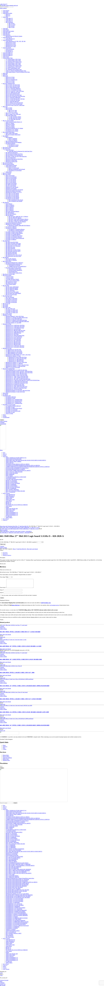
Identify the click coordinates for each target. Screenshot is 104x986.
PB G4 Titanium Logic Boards (15, 201)
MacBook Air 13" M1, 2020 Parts (13, 340)
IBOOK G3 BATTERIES (11, 482)
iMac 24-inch (11, 26)
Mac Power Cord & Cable (9, 274)
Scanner (4, 416)
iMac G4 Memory (10, 208)
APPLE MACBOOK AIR (12, 508)
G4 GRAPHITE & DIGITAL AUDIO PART (16, 477)
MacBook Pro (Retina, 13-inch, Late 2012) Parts (16, 375)
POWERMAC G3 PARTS (12, 916)
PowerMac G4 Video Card (12, 311)
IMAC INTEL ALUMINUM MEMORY (15, 848)
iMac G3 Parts (9, 107)
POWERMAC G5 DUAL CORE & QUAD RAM (17, 925)
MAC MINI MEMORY (11, 860)
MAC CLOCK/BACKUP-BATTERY (14, 856)
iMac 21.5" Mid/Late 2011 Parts (13, 92)
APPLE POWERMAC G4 (12, 513)
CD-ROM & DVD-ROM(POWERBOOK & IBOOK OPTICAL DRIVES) (23, 465)
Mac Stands (5, 304)
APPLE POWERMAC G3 (12, 512)
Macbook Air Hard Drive (11, 160)
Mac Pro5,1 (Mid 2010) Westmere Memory (18, 220)
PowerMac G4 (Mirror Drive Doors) (14, 408)
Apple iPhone (6, 29)
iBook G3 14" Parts (10, 78)
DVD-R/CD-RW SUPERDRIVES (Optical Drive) (17, 468)
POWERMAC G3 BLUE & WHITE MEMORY (17, 915)
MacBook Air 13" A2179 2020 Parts (14, 336)
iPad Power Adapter (10, 124)
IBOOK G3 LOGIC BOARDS (13, 483)
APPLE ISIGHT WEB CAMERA (13, 461)
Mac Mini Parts (6, 240)
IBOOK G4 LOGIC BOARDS (13, 487)
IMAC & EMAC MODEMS (12, 489)
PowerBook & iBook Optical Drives (14, 263)
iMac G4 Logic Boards (11, 180)
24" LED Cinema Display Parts (13, 68)
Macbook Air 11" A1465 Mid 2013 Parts (15, 327)
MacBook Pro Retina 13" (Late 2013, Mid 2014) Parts (18, 390)
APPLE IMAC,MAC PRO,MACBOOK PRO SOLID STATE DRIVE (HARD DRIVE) (26, 460)
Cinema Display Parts (8, 58)
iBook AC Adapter (10, 123)
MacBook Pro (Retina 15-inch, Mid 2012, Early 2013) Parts (19, 372)
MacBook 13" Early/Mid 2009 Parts (14, 318)
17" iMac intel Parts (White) (14, 116)
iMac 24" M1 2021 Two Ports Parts (14, 95)
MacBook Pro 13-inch (11, 42)
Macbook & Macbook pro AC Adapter (14, 128)
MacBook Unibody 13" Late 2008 (13, 322)
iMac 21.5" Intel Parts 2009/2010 (13, 88)
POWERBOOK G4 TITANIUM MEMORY (16, 912)
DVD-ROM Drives (12, 271)
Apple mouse (9, 171)
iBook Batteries (9, 137)
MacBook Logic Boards (11, 188)
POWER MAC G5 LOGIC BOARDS (14, 901)
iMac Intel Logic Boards (11, 183)
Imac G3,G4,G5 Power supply (12, 280)
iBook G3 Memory (10, 205)
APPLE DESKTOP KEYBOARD (13, 459)
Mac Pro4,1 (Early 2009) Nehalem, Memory (18, 219)
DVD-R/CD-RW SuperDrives (15, 270)
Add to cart (3, 544)
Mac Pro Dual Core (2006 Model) (13, 293)
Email (1, 592)
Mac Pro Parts (6, 285)
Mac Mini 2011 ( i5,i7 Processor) (13, 246)
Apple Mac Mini (6, 32)
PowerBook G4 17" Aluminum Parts (14, 403)
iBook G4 (8, 15)
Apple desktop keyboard (11, 165)
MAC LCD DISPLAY (11, 932)
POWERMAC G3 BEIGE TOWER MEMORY (16, 914)
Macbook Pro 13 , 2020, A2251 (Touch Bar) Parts (17, 376)
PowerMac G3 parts (10, 407)
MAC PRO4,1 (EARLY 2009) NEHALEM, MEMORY (18, 869)
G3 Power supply (10, 276)
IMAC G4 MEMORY (11, 846)
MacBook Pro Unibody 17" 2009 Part (14, 363)
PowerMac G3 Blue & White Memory (14, 233)
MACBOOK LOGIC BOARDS (13, 888)
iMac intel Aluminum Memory (12, 211)
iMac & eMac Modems (11, 258)
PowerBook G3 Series (13, 145)
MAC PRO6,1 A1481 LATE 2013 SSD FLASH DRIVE (18, 873)
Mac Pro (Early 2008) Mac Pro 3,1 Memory (18, 216)
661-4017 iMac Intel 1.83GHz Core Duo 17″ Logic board (20, 631)
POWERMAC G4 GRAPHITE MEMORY (15, 920)
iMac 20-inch (11, 23)
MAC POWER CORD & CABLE (13, 933)
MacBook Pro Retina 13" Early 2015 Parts (15, 391)
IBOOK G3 (8, 502)
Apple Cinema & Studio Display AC (14, 122)
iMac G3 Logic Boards (11, 179)
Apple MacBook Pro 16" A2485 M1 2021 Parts (16, 370)
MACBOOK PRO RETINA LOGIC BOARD (16, 891)
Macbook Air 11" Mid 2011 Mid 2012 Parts (15, 330)
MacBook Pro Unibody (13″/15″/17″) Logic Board (17, 893)
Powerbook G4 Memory (11, 228)
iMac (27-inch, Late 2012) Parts (13, 84)
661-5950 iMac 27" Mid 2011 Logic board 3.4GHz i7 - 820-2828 (15, 532)
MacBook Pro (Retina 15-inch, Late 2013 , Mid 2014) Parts (19, 371)
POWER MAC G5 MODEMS (13, 902)
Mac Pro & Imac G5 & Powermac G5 (14, 155)
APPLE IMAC (9, 517)
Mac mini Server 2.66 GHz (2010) (13, 256)
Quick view (2, 627)
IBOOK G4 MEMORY (11, 488)
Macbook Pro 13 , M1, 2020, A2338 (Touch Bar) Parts (18, 379)
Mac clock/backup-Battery (11, 141)
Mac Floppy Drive (7, 147)
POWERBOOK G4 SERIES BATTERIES (15, 911)
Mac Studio (5, 306)
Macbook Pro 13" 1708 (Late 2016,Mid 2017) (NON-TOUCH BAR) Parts (22, 380)
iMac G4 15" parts (12, 110)
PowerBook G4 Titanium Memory (16, 230)
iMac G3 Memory (10, 207)
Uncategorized (6, 417)
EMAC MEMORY (10, 474)
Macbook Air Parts (7, 324)
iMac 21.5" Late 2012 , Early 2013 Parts (15, 91)
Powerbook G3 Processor (11, 299)
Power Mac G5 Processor (11, 298)
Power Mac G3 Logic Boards (12, 193)
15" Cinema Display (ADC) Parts (13, 59)
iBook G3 (8, 14)
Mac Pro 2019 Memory (11, 214)
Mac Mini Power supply (11, 283)
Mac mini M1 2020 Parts (11, 252)
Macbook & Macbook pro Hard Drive (14, 159)
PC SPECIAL (9, 516)
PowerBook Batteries (10, 143)
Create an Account (4, 980)
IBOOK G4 (8, 503)
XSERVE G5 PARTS (11, 929)
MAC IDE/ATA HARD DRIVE (13, 857)
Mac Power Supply (7, 275)
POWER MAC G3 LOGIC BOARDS (14, 898)
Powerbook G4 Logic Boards (12, 198)
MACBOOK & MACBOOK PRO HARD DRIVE (17, 883)
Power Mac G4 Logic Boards (12, 194)
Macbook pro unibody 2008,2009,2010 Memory (19, 225)
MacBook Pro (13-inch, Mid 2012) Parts (17, 357)
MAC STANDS (9, 934)
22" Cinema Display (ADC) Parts (13, 64)
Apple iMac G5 (9, 20)
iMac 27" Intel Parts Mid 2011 (12, 101)
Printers (7, 507)
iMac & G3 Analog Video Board (13, 134)
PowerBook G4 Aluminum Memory (16, 229)
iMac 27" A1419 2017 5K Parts (13, 100)
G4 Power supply (10, 278)
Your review (3, 587)
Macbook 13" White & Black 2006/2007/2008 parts (17, 321)
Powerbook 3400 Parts (11, 396)
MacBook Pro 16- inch (11, 45)
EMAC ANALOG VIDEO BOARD (14, 471)
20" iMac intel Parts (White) (14, 118)
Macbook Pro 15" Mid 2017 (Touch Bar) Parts (16, 388)
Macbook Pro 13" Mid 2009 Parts (16, 359)
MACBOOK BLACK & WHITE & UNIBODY (17, 504)
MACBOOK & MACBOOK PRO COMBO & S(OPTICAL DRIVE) (21, 882)
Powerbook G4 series (13, 146)
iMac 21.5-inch (11, 24)
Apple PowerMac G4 (7, 54)
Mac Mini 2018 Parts (10, 248)
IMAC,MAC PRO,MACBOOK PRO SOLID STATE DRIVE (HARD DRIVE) (24, 851)
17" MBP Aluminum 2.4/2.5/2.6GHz (14, 353)
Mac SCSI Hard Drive (11, 157)
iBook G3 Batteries (12, 138)
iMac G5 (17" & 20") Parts (12, 113)
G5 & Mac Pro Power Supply (12, 279)
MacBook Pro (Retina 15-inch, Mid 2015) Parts (16, 373)
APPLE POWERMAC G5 (12, 515)
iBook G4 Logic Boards (11, 178)
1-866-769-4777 (3, 4)
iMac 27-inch (11, 27)
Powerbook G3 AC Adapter (12, 129)
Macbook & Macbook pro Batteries (14, 142)
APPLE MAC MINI (10, 509)
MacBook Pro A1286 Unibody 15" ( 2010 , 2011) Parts (18, 354)
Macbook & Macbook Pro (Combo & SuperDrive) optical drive (20, 878)
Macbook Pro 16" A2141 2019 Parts (14, 389)
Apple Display (6, 10)
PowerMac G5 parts (10, 412)
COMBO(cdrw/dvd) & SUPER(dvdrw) (17, 266)
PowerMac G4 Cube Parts (11, 409)
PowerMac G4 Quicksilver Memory (14, 237)
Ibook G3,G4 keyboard (13, 168)
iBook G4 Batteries (12, 139)
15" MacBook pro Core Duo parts (13, 349)
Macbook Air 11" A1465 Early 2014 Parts (15, 325)
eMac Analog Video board (11, 133)
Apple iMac (5, 17)
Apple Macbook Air (7, 37)
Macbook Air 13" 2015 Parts (12, 334)
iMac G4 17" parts (12, 111)
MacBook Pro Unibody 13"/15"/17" (14, 192)
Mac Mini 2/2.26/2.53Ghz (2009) (13, 244)
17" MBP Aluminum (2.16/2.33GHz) (14, 352)
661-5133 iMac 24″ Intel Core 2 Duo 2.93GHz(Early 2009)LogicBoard (24, 685)
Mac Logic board (7, 174)
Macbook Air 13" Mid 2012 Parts (13, 343)
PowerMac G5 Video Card (12, 312)
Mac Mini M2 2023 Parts (11, 253)
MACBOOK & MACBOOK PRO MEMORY (16, 886)
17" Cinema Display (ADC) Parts (13, 60)
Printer (4, 414)
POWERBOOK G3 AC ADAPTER (14, 903)
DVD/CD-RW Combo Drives (15, 272)
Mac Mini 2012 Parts (10, 247)
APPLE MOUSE (10, 462)
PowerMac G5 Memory (11, 239)
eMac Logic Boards (10, 175)
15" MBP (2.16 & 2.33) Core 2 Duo (14, 350)
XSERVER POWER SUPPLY (13, 930)
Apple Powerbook (7, 47)
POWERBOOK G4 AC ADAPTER (14, 909)
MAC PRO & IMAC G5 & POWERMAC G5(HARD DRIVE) (20, 865)
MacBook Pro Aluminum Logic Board (14, 189)
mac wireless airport (7, 313)
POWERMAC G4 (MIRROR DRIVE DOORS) (17, 918)
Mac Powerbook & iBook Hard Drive (14, 153)
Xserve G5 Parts (9, 413)
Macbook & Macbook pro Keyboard (16, 169)
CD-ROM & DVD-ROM (14, 265)
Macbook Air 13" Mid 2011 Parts (13, 341)
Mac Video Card (6, 307)
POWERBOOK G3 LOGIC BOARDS (15, 905)
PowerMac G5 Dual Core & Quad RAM (15, 238)
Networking (5, 393)
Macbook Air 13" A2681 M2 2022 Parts (15, 331)
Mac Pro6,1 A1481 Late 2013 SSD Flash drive (16, 156)
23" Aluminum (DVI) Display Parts (14, 65)
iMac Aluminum (9, 22)
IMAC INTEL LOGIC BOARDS (13, 850)
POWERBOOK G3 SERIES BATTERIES (15, 907)
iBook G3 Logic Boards (11, 177)
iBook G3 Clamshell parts (11, 79)
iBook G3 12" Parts (10, 77)
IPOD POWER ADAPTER (12, 855)
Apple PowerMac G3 (7, 52)
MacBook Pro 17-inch (11, 46)
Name (2, 590)
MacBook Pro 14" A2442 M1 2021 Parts (15, 384)
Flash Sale (5, 74)
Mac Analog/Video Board (8, 132)
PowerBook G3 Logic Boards (12, 197)
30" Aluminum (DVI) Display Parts (14, 69)
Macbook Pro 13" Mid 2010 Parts (16, 361)
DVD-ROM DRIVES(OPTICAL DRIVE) (15, 469)
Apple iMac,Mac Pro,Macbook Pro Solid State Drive (20, 151)
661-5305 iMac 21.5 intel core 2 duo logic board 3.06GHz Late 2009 (24, 712)
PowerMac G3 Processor (11, 301)
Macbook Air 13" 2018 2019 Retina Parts (15, 335)
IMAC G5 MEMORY (11, 847)
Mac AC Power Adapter (8, 120)
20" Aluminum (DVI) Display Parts (14, 61)
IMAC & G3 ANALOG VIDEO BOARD (15, 491)
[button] (2, 637)
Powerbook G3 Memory (11, 226)
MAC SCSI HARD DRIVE (12, 875)
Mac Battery (5, 136)
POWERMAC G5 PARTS (12, 928)
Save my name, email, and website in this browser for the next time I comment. (19, 595)
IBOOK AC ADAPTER (11, 480)
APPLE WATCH (9, 511)
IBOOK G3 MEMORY (11, 484)
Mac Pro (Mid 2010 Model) (12, 288)
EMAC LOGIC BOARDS (12, 473)
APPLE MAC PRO (10, 499)
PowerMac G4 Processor (11, 302)
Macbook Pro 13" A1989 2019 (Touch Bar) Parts (17, 382)
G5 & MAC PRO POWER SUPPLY (14, 479)
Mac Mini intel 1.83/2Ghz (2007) (13, 251)
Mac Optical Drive (7, 261)
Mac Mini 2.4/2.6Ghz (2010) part (13, 243)
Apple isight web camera (8, 31)
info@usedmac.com (46, 602)
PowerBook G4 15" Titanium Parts (13, 402)
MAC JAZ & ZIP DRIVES (12, 859)
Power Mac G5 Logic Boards (12, 196)
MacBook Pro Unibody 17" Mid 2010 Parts (15, 366)
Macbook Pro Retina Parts (9, 368)
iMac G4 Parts (9, 109)
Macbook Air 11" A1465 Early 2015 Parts (15, 326)
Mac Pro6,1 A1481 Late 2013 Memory (17, 221)
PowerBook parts (7, 395)
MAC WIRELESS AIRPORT (12, 877)
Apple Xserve (6, 56)
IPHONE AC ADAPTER (11, 854)
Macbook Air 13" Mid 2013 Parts (13, 344)
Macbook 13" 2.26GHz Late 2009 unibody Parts (17, 317)
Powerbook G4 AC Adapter (12, 130)
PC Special (5, 394)
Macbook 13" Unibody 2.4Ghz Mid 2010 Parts (16, 320)
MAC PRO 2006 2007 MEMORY (13, 866)
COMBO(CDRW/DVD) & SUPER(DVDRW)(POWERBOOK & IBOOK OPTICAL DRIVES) (28, 466)
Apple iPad (5, 28)
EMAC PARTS (9, 475)
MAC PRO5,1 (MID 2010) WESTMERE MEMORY (18, 870)
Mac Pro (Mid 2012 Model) (12, 289)
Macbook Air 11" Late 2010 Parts (13, 329)
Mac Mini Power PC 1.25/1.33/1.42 (14, 255)
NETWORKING (10, 935)
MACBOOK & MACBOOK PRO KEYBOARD (17, 884)
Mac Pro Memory (10, 215)
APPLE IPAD (9, 498)
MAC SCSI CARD (10, 874)
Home (1, 526)
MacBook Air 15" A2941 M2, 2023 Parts (15, 345)
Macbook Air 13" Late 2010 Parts (13, 339)
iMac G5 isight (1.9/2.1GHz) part (13, 114)
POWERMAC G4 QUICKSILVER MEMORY (16, 923)
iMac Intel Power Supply (11, 281)
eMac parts (5, 73)
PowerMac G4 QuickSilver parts (13, 411)
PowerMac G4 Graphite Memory (13, 234)
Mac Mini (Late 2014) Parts (12, 242)
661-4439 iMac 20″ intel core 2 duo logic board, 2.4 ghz (20, 646)
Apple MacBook (6, 35)
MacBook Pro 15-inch (11, 43)
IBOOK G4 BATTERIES (11, 485)
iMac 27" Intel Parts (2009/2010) (13, 97)
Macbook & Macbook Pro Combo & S (14, 262)
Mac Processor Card (7, 295)
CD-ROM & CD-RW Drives (15, 269)
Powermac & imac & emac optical (13, 267)
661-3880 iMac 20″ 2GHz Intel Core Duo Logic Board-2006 (21, 659)
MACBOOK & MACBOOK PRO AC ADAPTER (17, 879)
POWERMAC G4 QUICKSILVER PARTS (16, 924)
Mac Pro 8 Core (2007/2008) (12, 292)
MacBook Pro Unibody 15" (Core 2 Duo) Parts (16, 362)
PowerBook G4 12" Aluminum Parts (14, 399)
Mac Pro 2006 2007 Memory (15, 217)
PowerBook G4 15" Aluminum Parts (14, 400)
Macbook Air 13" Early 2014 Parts (13, 338)
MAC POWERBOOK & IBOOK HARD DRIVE (17, 863)
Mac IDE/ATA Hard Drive (12, 152)
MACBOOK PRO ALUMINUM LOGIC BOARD (17, 889)
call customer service (54, 605)
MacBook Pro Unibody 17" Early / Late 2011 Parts (17, 365)
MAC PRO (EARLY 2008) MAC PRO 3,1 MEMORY (18, 864)
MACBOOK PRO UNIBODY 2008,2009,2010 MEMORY (19, 895)
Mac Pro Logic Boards (11, 185)
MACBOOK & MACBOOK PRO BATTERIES (17, 880)
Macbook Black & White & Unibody (14, 36)
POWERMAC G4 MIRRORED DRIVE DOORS (17, 921)
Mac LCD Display (7, 173)
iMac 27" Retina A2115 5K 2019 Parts (14, 102)
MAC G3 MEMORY (10, 492)
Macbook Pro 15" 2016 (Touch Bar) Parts (15, 385)
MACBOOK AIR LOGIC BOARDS (14, 887)
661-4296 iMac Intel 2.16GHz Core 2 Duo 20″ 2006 (17, 672)
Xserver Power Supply (11, 284)
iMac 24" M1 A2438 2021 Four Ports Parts (15, 96)
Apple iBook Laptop (7, 13)
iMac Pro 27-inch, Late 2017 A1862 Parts (15, 105)
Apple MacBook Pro (7, 40)
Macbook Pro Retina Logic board (13, 191)
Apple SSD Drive (10, 150)
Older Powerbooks (10, 49)
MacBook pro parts (7, 348)
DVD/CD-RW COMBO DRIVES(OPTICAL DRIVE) (18, 470)
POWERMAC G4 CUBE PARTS (13, 919)
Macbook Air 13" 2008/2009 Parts (13, 333)
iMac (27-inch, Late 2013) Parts (13, 86)
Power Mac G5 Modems (11, 260)
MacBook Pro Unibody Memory (13, 224)
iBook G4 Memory (10, 206)
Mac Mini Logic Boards (11, 184)
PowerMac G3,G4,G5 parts (9, 404)
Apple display (9, 506)
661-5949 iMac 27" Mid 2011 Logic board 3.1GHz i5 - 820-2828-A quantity (19, 542)
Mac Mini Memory (10, 212)
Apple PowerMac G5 (7, 55)
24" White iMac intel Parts (14, 119)
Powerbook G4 (9, 50)
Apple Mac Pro (6, 33)
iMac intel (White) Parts (11, 115)
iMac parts (5, 106)
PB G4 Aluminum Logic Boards (15, 200)
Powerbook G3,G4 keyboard (15, 170)
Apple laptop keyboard (11, 166)
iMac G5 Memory (10, 210)
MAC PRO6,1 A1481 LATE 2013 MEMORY (16, 872)
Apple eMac (5, 12)
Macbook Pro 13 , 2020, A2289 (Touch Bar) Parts (17, 377)
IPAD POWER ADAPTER (12, 852)
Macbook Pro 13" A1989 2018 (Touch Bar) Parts (17, 381)
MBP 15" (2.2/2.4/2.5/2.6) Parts (13, 367)
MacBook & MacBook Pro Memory (14, 223)
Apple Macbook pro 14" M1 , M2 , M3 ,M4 (15, 41)
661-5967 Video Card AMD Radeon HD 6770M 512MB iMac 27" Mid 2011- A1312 (19, 528)
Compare (4, 967)
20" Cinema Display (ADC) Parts (13, 63)
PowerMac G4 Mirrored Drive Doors (14, 235)
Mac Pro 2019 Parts (10, 290)
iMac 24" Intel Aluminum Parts (13, 93)
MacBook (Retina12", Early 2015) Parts (15, 316)
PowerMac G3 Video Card (12, 310)
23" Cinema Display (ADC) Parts (13, 67)
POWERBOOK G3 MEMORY (13, 906)
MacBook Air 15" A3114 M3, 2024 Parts (15, 347)
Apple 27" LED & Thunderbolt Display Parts (16, 70)
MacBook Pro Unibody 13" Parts (13, 356)
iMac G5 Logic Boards (11, 182)
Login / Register (6, 969)
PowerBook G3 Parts (10, 398)
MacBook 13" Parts (7, 315)
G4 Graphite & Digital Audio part (13, 405)
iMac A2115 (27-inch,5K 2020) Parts (14, 104)
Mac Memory (6, 202)
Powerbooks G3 (9, 51)
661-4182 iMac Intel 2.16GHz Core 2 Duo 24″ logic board (20, 699)
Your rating (3, 577)
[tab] (53, 552)
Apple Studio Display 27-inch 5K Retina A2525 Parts (18, 72)
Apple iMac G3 (9, 18)
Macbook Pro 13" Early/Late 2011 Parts (17, 358)
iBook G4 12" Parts (10, 81)
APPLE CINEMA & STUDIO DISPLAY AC (16, 457)
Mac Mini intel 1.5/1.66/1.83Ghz (13, 249)
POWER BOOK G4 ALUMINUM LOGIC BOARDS (18, 896)
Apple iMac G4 (9, 19)
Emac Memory (9, 203)
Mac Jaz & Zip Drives (8, 162)
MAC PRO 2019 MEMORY (12, 868)
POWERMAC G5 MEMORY (12, 927)
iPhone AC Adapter (10, 125)
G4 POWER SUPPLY (11, 478)
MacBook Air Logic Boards (12, 187)
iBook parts (5, 75)
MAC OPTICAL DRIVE (11, 861)
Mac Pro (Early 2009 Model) (12, 287)
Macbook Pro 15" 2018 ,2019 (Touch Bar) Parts (16, 386)
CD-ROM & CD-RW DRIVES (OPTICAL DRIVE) (18, 464)
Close (1, 972)
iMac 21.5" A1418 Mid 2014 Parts (13, 90)
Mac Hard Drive (6, 148)
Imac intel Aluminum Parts (9, 83)
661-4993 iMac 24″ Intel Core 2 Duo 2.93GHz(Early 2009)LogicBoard (24, 725)
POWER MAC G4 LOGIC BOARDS (14, 900)
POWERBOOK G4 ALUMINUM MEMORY (16, 910)
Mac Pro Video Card (10, 308)
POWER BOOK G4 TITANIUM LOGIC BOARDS (18, 897)
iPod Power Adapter (10, 127)
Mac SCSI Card (6, 303)
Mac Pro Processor (10, 297)
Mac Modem (6, 257)
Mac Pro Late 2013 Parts (11, 294)
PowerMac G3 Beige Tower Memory (14, 232)
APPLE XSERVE (10, 497)
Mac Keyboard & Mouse (8, 164)
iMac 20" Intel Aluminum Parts (13, 87)
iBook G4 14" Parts (10, 82)
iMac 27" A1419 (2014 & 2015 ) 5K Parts (15, 98)
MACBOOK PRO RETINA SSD (13, 892)
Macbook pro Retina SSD (11, 161)
